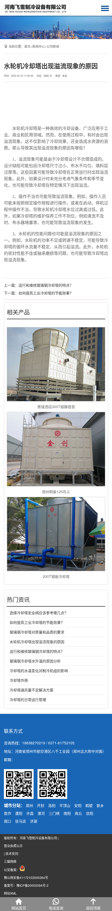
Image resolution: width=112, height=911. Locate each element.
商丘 (78, 813)
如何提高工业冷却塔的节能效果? (45, 292)
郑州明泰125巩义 (56, 491)
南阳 (67, 813)
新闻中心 (38, 46)
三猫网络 (10, 861)
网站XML (10, 893)
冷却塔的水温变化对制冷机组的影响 (39, 670)
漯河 (41, 813)
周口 (7, 821)
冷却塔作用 (19, 680)
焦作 (7, 813)
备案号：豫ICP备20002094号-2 (26, 885)
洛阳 (51, 805)
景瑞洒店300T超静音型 (56, 406)
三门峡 (54, 813)
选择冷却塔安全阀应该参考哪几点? (38, 612)
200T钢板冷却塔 (56, 576)
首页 (27, 46)
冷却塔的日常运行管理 (28, 699)
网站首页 (18, 907)
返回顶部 (93, 907)
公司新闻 (53, 46)
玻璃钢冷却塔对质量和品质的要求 (37, 632)
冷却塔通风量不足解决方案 (31, 689)
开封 (40, 805)
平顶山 (64, 805)
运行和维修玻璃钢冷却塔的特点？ (45, 285)
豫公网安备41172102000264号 (26, 877)
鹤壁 (89, 805)
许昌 (30, 813)
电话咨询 (56, 907)
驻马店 (20, 821)
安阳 (78, 805)
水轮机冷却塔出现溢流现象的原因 (37, 641)
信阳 (89, 813)
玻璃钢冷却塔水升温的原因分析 (35, 660)
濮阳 (18, 813)
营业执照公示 (13, 845)
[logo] (35, 8)
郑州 (29, 805)
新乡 (100, 805)
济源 (33, 821)
